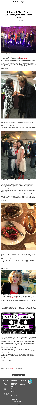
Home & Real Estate (22, 385)
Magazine (4, 388)
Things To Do (5, 383)
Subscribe (5, 389)
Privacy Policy (18, 402)
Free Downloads (13, 384)
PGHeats (6, 371)
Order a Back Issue (6, 393)
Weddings (4, 385)
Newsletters (5, 390)
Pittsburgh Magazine (18, 2)
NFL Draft (4, 395)
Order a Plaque (6, 394)
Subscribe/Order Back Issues (13, 386)
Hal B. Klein (19, 24)
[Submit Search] (22, 4)
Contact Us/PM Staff (14, 392)
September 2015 (12, 368)
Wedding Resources (22, 384)
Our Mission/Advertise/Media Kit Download (15, 391)
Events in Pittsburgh (14, 383)
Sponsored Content (14, 399)
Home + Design (5, 384)
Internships (13, 398)
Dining (20, 383)
